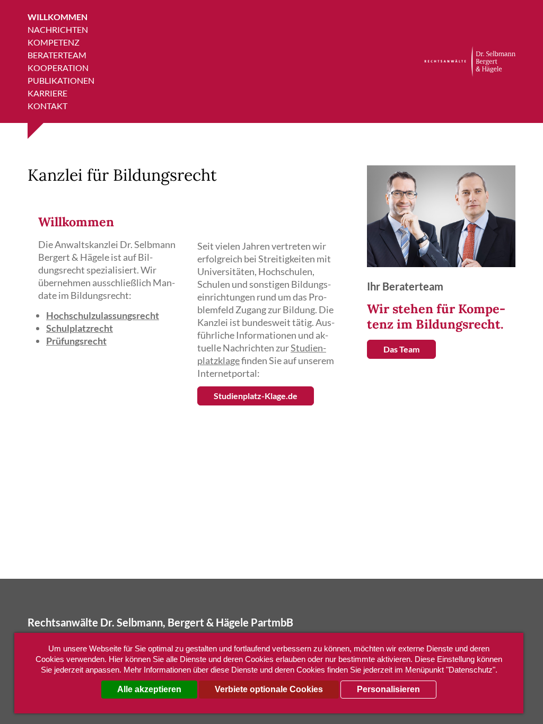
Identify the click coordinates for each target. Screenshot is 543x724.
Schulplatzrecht (79, 328)
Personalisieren (388, 689)
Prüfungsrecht (76, 341)
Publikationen (61, 80)
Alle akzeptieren (149, 689)
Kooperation (58, 68)
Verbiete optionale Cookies (269, 689)
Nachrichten (58, 29)
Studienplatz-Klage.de (255, 396)
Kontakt (47, 106)
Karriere (47, 93)
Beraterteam (57, 55)
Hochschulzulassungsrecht (102, 315)
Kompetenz (54, 42)
